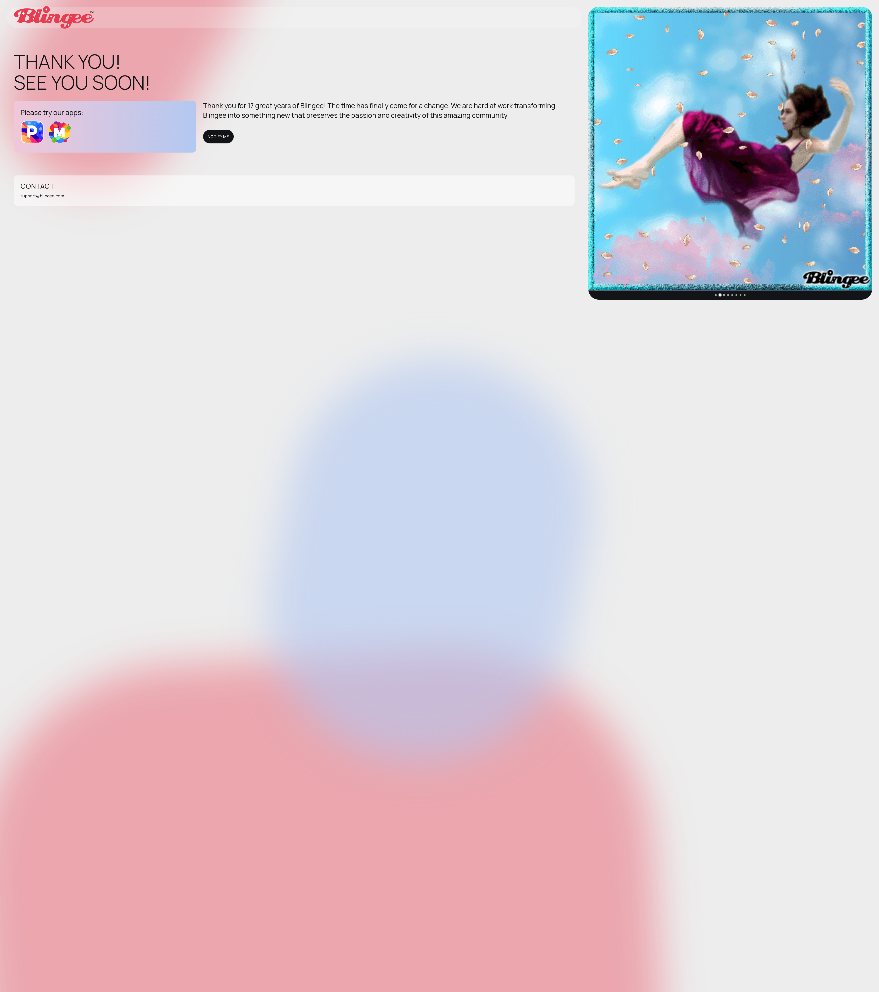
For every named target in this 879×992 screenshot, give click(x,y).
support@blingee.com (42, 196)
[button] (716, 295)
